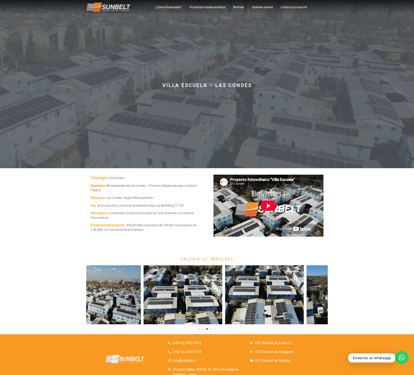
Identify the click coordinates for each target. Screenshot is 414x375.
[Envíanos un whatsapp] (401, 357)
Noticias (238, 7)
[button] (199, 329)
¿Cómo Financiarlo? (168, 7)
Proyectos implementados (208, 7)
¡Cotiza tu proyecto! (294, 7)
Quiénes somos (262, 7)
